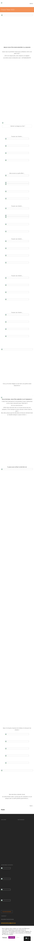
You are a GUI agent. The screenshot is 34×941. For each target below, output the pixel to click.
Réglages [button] (4, 937)
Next (31, 806)
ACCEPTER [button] (11, 937)
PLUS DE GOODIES (7, 911)
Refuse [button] (17, 937)
